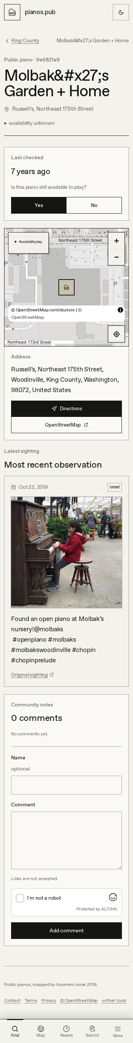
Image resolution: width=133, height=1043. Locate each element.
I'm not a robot (44, 898)
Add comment (66, 930)
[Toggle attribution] (120, 309)
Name (20, 763)
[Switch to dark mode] (121, 12)
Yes (39, 205)
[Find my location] (116, 334)
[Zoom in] (116, 241)
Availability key (30, 241)
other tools (115, 1000)
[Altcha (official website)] (113, 899)
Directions (71, 408)
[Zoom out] (116, 257)
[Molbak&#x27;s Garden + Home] (66, 287)
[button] (66, 287)
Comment (23, 805)
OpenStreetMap (63, 425)
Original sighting (29, 675)
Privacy (48, 1000)
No (94, 205)
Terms (31, 1000)
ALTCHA (109, 909)
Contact (12, 1000)
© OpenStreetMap (79, 1000)
